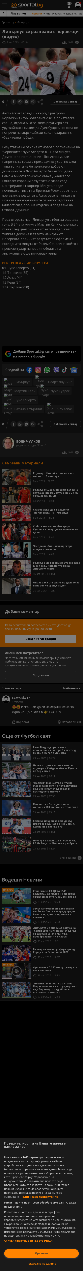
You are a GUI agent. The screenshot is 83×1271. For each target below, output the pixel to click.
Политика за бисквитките (39, 1196)
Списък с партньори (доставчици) (28, 1240)
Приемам (41, 1253)
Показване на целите (41, 1263)
